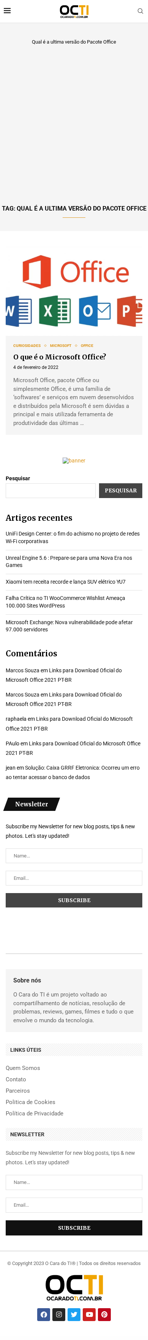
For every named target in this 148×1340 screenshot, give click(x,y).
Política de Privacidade (34, 1114)
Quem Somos (23, 1068)
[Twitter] (74, 1314)
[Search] (140, 11)
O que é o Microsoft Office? (59, 357)
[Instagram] (58, 1314)
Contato (16, 1079)
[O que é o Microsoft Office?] (74, 291)
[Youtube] (89, 1314)
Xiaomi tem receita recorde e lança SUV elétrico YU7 (66, 582)
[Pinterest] (104, 1314)
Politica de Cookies (30, 1102)
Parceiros (18, 1091)
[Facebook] (43, 1314)
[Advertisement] (74, 123)
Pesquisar (18, 478)
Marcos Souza (22, 670)
